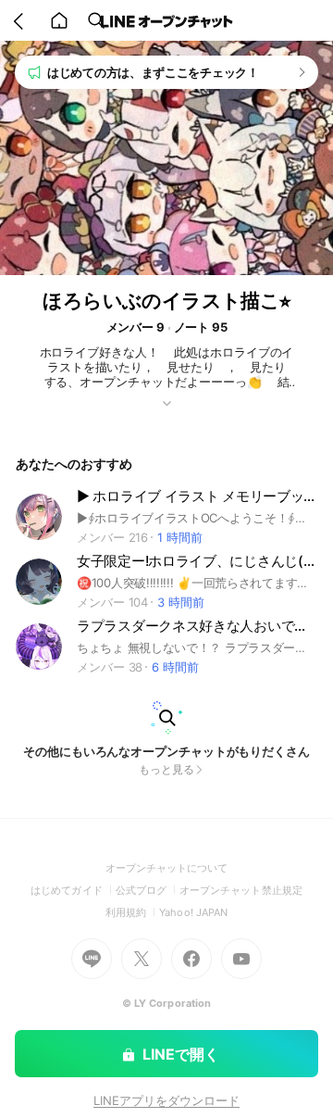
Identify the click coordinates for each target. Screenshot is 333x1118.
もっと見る (166, 769)
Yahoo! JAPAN (193, 912)
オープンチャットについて (166, 867)
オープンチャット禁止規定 (240, 890)
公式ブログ (147, 890)
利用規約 (132, 912)
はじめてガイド (73, 890)
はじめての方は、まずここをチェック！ (153, 72)
